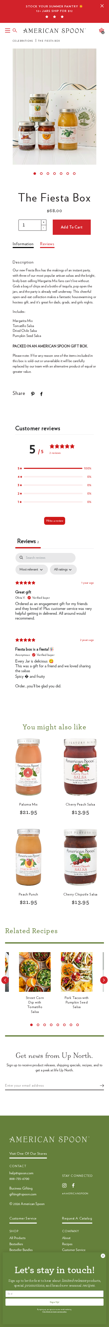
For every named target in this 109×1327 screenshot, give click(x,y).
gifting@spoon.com (23, 1194)
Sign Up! (54, 1302)
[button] (54, 468)
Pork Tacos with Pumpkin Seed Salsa (76, 1002)
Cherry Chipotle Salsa (80, 894)
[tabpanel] (54, 625)
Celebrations (23, 41)
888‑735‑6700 (19, 1179)
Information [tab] (23, 244)
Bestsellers (16, 1244)
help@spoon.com (21, 1173)
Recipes (67, 1244)
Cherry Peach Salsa (80, 804)
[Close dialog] (103, 1256)
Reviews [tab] (28, 541)
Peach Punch (28, 894)
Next (104, 980)
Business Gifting (20, 1188)
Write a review (54, 520)
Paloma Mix (28, 804)
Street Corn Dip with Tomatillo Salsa (35, 1005)
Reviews (47, 244)
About (66, 1238)
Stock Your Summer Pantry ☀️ (54, 8)
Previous (5, 980)
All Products (17, 1238)
